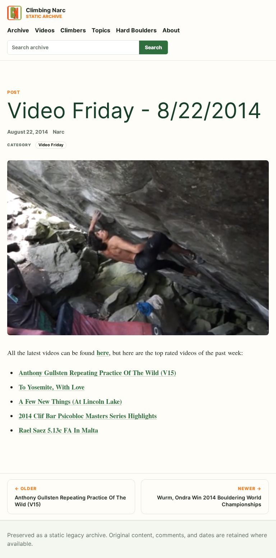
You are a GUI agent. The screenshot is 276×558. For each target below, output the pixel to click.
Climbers (73, 30)
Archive (18, 30)
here (103, 352)
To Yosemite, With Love (51, 387)
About (171, 30)
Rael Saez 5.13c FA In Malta (58, 430)
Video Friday (51, 144)
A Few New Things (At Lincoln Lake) (70, 401)
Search (153, 47)
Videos (45, 30)
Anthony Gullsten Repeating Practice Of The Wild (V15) (97, 372)
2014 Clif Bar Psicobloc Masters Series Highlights (88, 415)
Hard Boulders (136, 30)
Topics (101, 30)
